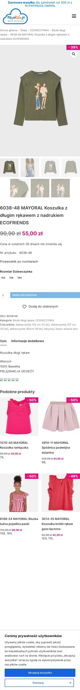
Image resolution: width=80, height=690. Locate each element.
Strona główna (8, 30)
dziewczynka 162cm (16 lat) (26, 328)
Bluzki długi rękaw (23, 320)
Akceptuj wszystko (40, 672)
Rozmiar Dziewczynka (16, 271)
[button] (73, 54)
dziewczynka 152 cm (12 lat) (32, 324)
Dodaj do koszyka (24, 295)
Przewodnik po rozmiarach (19, 261)
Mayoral (49, 328)
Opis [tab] (3, 341)
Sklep (23, 30)
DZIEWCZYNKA (39, 30)
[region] (40, 660)
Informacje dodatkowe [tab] (27, 341)
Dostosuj (38, 682)
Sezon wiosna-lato (66, 328)
